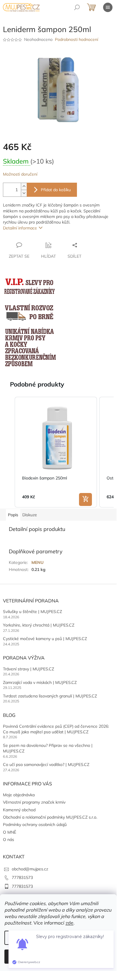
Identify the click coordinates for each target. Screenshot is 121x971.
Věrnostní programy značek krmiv (34, 802)
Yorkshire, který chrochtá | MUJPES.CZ (38, 625)
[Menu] (108, 7)
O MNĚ (9, 832)
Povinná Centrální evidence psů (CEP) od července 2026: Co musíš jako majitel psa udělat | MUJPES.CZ (56, 729)
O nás (8, 839)
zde (69, 923)
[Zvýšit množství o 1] (24, 186)
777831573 (22, 877)
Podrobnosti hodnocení (76, 39)
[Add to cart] (85, 499)
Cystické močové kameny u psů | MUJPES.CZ (45, 638)
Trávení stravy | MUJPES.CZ (28, 669)
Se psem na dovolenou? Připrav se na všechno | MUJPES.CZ (48, 748)
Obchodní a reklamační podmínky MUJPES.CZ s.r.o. (50, 817)
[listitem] (56, 452)
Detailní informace (20, 228)
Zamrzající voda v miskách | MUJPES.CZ (40, 682)
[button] (9, 452)
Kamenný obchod (19, 809)
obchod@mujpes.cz (30, 869)
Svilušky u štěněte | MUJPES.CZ (32, 611)
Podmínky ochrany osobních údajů (35, 824)
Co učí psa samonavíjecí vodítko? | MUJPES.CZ (46, 764)
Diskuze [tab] (29, 514)
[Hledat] (77, 7)
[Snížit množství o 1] (24, 193)
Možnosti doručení (20, 174)
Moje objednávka (19, 794)
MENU (37, 562)
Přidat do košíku (56, 189)
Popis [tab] (13, 514)
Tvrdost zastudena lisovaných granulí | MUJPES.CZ (50, 696)
